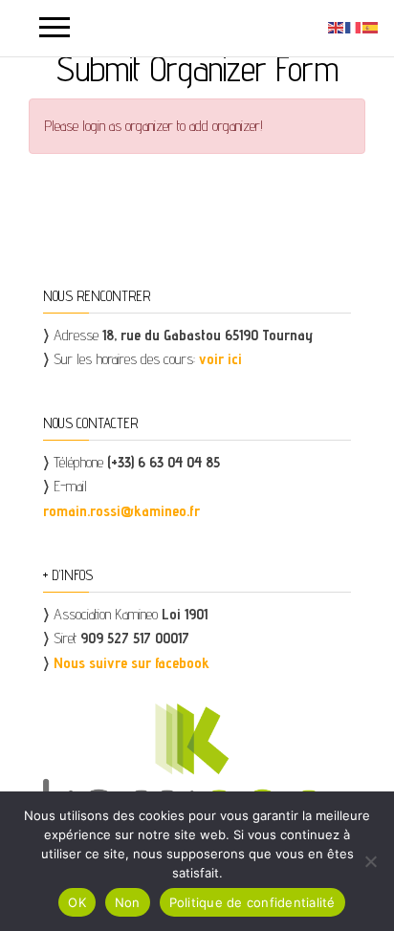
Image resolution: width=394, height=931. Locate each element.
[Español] (371, 26)
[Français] (353, 26)
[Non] (370, 861)
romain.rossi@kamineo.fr (121, 511)
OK (77, 902)
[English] (336, 26)
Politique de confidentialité (252, 902)
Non (128, 902)
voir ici (220, 359)
